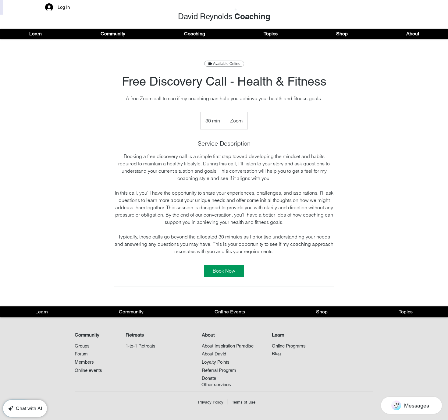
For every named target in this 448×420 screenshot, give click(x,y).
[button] (35, 34)
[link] (224, 271)
